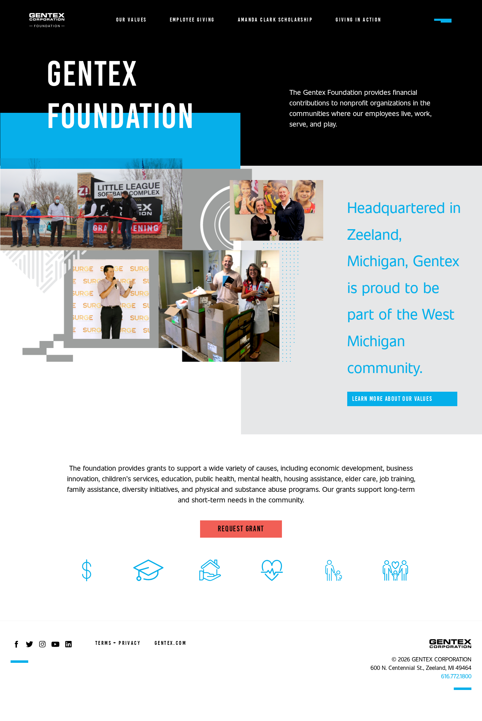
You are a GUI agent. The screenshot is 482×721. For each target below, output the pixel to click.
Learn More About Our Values (392, 398)
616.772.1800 (456, 676)
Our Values (131, 20)
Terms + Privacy (117, 643)
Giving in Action (358, 20)
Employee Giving (192, 20)
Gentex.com (170, 643)
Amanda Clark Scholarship (275, 20)
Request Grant (241, 529)
